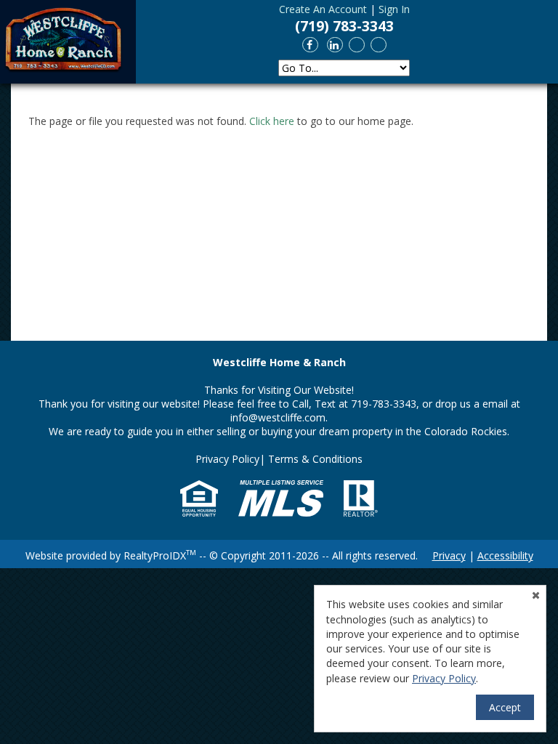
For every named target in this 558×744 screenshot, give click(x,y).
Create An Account (323, 9)
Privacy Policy (227, 459)
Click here (271, 121)
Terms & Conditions (315, 459)
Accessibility (505, 555)
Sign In (394, 9)
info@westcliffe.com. (279, 417)
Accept (505, 707)
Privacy (449, 555)
